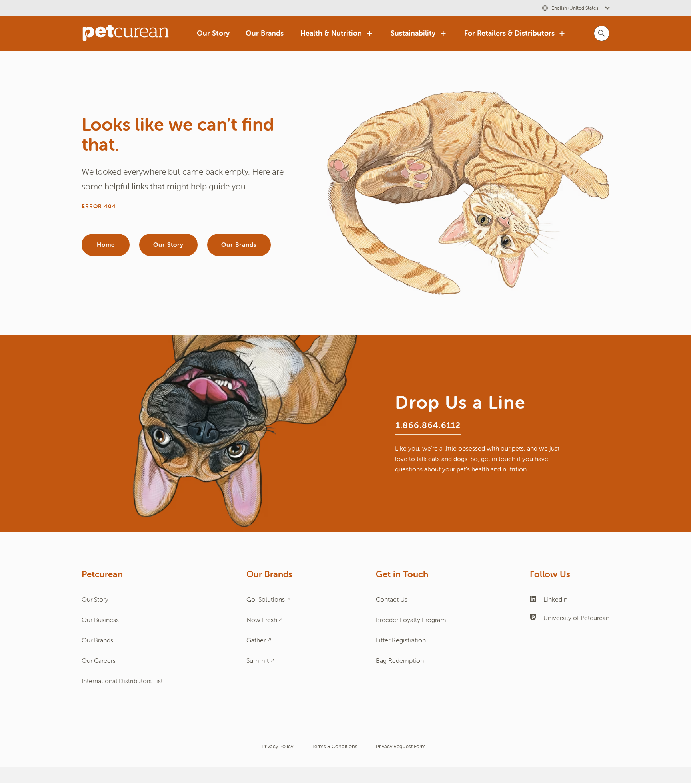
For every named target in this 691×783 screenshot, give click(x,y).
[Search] (601, 33)
